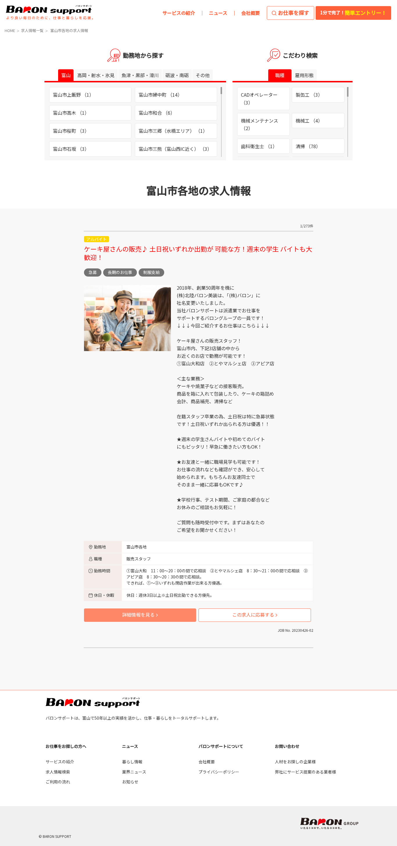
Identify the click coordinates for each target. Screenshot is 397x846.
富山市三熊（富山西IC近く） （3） (175, 148)
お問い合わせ (287, 746)
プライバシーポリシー (219, 772)
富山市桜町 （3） (71, 130)
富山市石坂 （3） (71, 148)
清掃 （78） (308, 146)
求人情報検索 (58, 772)
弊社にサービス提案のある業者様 (305, 772)
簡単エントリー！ (353, 12)
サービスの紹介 (60, 761)
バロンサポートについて (221, 746)
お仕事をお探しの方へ (66, 746)
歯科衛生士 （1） (259, 146)
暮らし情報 (132, 761)
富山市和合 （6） (157, 112)
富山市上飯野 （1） (73, 94)
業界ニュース (134, 772)
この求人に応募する (253, 614)
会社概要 (207, 761)
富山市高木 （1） (71, 112)
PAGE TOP (382, 712)
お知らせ (130, 782)
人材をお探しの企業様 (295, 761)
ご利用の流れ (58, 782)
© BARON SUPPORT (55, 836)
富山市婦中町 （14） (160, 94)
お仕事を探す (293, 12)
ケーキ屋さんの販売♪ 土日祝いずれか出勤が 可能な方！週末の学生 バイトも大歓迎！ (198, 253)
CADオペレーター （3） (259, 98)
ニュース (130, 746)
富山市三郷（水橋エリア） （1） (173, 130)
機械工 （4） (309, 120)
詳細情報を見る (138, 614)
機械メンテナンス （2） (259, 124)
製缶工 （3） (309, 94)
